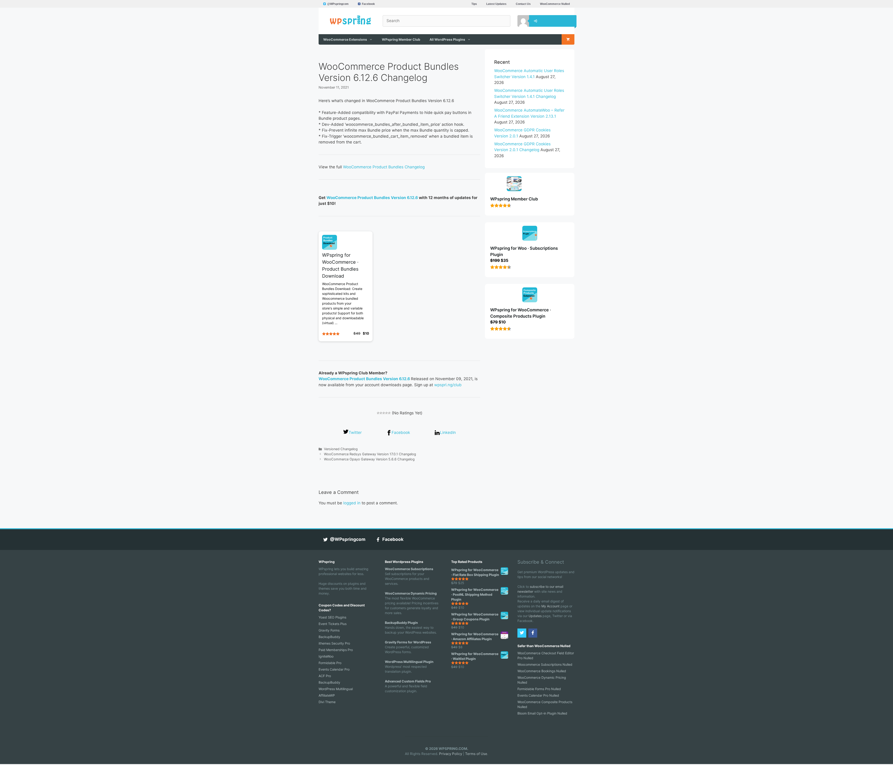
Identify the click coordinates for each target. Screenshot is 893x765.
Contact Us (523, 4)
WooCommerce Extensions (345, 39)
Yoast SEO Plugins (332, 617)
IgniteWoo (326, 656)
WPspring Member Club (401, 39)
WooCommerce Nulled (555, 4)
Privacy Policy (450, 754)
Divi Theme (327, 702)
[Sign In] (519, 21)
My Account (550, 606)
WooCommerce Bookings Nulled (541, 671)
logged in (351, 503)
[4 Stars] (386, 413)
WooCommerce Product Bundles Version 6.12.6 (372, 197)
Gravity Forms (329, 630)
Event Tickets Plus (333, 624)
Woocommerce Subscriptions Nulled (544, 664)
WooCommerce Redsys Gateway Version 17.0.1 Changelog (370, 454)
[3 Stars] (383, 413)
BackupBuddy (329, 637)
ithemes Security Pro (334, 643)
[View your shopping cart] (568, 39)
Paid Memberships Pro (336, 650)
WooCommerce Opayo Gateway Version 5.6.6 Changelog (369, 459)
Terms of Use (476, 754)
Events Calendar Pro (334, 669)
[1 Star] (378, 413)
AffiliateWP (327, 695)
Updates (535, 616)
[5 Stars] (389, 413)
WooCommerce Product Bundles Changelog (384, 167)
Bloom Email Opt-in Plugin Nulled (542, 713)
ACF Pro (325, 676)
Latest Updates (496, 4)
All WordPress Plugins (447, 39)
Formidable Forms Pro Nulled (539, 689)
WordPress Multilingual (336, 689)
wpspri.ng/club (448, 384)
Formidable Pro (330, 663)
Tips (474, 4)
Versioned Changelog (341, 449)
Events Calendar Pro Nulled (538, 695)
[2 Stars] (381, 413)
